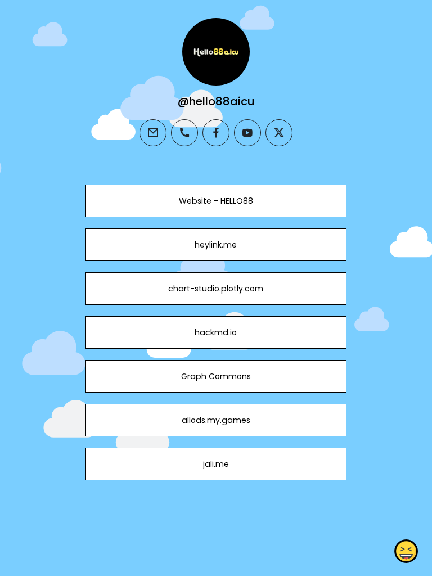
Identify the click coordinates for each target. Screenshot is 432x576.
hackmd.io (216, 332)
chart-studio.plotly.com (215, 288)
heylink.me (216, 244)
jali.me (216, 464)
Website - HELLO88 (216, 200)
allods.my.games (216, 420)
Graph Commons (216, 376)
